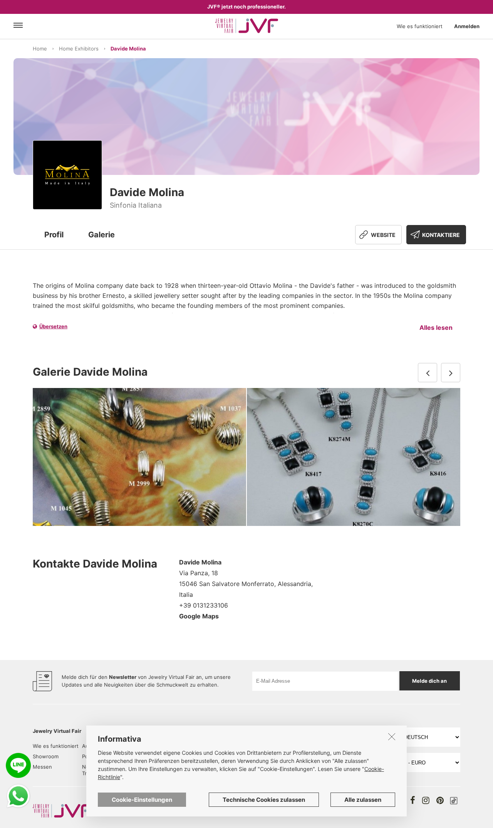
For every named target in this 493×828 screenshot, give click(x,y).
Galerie (101, 234)
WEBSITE (383, 235)
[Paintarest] (440, 800)
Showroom (46, 756)
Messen (42, 767)
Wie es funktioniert (420, 26)
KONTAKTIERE (441, 235)
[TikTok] (453, 800)
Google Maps (199, 616)
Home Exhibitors (79, 48)
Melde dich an (429, 681)
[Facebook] (412, 800)
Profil (54, 234)
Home (40, 48)
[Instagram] (426, 800)
